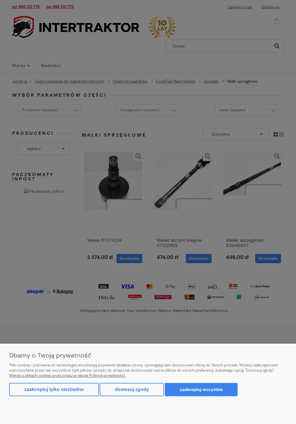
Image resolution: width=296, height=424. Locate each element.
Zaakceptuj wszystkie (201, 389)
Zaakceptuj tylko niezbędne (54, 389)
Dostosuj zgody (132, 389)
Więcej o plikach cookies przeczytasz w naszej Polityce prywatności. (67, 375)
